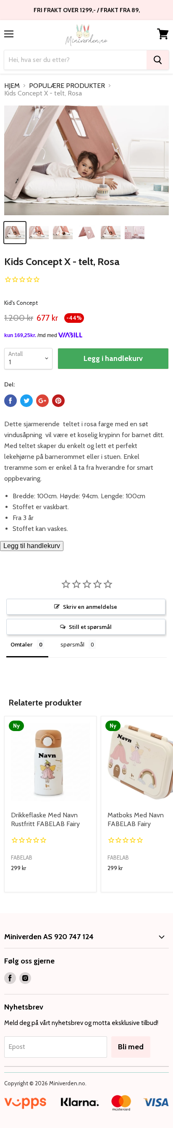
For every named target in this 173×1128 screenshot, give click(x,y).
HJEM (12, 86)
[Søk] (158, 60)
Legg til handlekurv (31, 545)
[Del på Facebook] (10, 400)
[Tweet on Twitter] (26, 400)
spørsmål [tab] (72, 644)
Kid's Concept (21, 302)
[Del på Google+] (42, 400)
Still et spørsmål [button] (90, 627)
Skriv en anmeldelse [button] (90, 606)
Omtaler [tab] (21, 644)
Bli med (131, 1046)
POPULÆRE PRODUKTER (67, 86)
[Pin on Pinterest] (58, 400)
